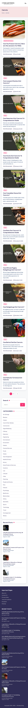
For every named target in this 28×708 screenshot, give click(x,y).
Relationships (6, 496)
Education (5, 434)
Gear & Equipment (7, 456)
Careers (5, 420)
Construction (6, 425)
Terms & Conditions (6, 599)
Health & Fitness (8, 40)
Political (5, 487)
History (5, 462)
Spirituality (5, 501)
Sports (4, 504)
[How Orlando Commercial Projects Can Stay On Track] (6, 543)
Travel (4, 510)
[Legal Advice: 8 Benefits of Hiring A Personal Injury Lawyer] (6, 557)
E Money (5, 431)
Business (5, 417)
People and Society (8, 482)
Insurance (5, 468)
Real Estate (6, 493)
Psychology (6, 490)
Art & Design (6, 414)
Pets (5, 78)
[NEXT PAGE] (17, 394)
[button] (17, 394)
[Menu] (25, 3)
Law (4, 470)
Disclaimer (4, 601)
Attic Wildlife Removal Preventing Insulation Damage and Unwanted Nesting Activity (13, 637)
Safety (4, 499)
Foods (4, 451)
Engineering (6, 437)
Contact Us (4, 595)
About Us (4, 593)
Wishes (5, 515)
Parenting (5, 479)
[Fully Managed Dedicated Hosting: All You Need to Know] (6, 528)
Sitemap (4, 603)
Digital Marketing (7, 428)
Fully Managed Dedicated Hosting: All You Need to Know (13, 533)
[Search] (22, 404)
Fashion (5, 445)
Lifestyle (5, 473)
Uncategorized (6, 513)
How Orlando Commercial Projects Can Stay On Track (13, 548)
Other (4, 476)
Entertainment (6, 440)
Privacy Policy (5, 597)
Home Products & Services (9, 465)
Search (5, 400)
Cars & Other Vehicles (8, 423)
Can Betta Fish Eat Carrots (13, 342)
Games (4, 454)
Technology (6, 507)
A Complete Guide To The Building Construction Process (12, 578)
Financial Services (7, 448)
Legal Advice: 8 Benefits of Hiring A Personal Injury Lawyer (12, 563)
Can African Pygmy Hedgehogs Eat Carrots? (12, 269)
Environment (6, 442)
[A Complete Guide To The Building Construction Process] (6, 572)
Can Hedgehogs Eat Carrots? (13, 307)
